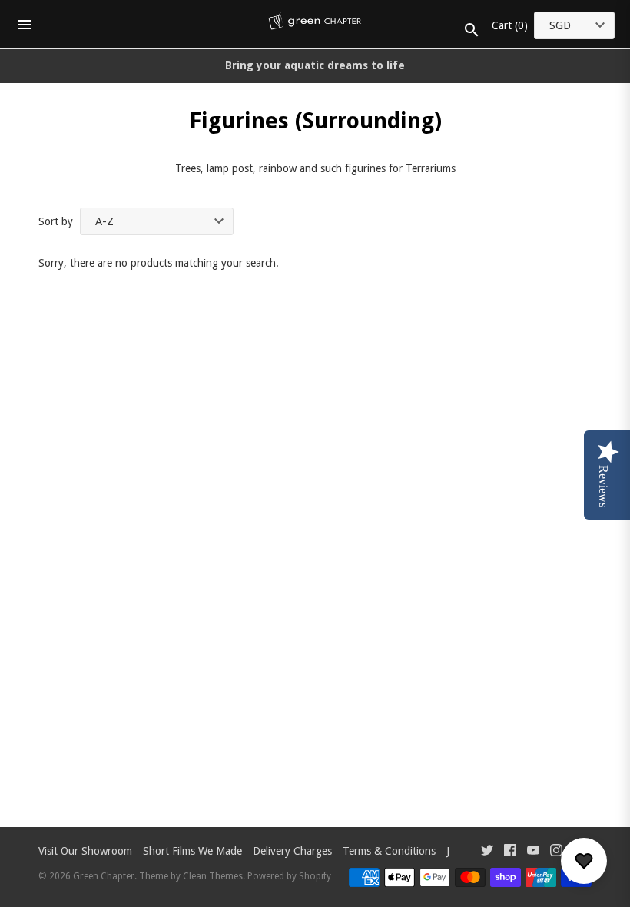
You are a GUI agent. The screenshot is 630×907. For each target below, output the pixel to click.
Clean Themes (213, 876)
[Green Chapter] (315, 24)
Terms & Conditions (389, 851)
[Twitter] (487, 852)
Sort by (55, 221)
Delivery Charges (292, 851)
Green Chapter (103, 876)
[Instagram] (556, 852)
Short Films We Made (192, 851)
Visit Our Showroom (85, 851)
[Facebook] (510, 852)
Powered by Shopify (289, 876)
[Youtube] (533, 852)
